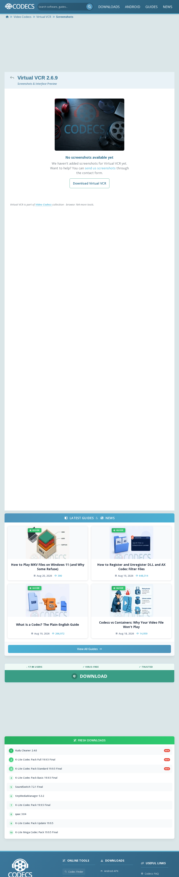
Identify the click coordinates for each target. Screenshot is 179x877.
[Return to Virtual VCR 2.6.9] (13, 77)
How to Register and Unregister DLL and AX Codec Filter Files (131, 566)
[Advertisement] (89, 45)
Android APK (111, 871)
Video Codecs (43, 204)
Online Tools (78, 860)
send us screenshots (100, 168)
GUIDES (151, 6)
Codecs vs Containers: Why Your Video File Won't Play (131, 624)
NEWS (167, 6)
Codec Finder (75, 871)
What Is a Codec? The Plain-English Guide (47, 624)
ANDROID (132, 6)
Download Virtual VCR (89, 183)
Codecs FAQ (152, 873)
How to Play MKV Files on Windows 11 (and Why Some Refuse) (47, 566)
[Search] (89, 6)
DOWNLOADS (109, 6)
